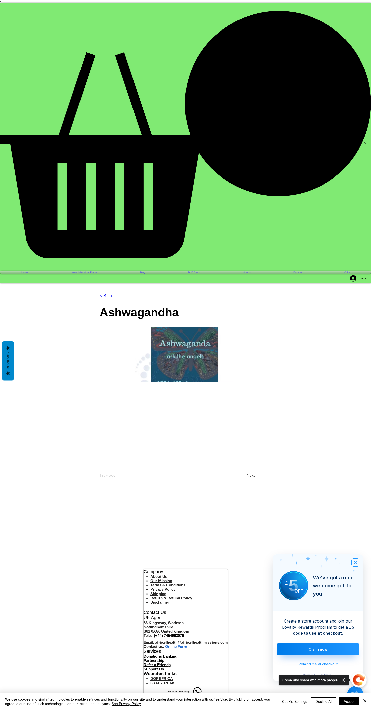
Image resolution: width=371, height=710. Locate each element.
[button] (185, 134)
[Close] (365, 701)
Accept (349, 701)
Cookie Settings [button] (294, 701)
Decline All (323, 701)
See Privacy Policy (126, 703)
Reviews (8, 361)
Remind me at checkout (318, 664)
